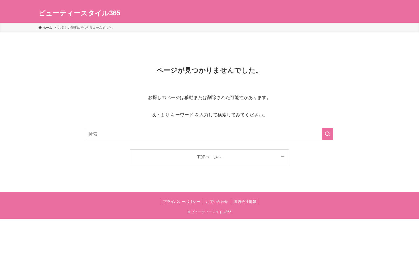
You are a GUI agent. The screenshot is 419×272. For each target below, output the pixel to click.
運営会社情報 (245, 201)
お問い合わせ (217, 201)
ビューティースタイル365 (79, 12)
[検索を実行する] (327, 134)
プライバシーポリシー (181, 201)
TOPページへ (209, 157)
